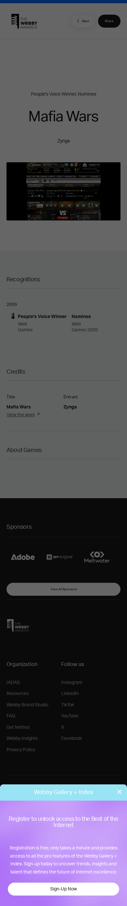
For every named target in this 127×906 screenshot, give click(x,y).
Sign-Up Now (63, 889)
